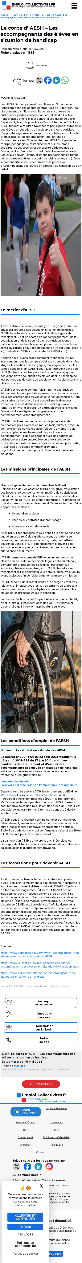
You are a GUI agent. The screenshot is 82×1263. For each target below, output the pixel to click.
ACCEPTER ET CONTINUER (25, 1217)
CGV (56, 1129)
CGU (25, 1129)
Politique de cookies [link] (26, 1253)
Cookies (41, 1152)
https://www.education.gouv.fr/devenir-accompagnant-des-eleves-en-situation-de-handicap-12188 (40, 954)
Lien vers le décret (14, 781)
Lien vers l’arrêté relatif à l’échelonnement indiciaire (39, 785)
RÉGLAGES (25, 1235)
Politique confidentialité (56, 1137)
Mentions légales (25, 1122)
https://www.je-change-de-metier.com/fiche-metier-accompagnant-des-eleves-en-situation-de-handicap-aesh (40, 964)
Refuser (25, 1227)
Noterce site (44, 1040)
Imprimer (41, 65)
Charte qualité (25, 1137)
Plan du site (56, 1144)
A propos (25, 1144)
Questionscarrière (44, 1015)
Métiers (19, 1066)
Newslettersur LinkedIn (44, 1027)
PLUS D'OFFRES (41, 1084)
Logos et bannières (56, 1108)
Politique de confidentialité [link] (25, 1244)
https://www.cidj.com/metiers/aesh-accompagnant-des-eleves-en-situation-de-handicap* (38, 974)
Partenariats (56, 1122)
